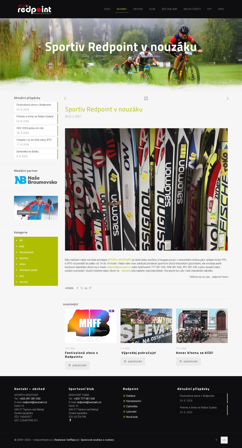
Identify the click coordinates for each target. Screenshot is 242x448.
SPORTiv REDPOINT (119, 259)
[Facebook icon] (216, 439)
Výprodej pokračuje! (139, 352)
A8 (21, 240)
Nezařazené (26, 252)
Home (85, 56)
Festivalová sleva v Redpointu (81, 354)
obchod (117, 56)
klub (21, 246)
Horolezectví (133, 401)
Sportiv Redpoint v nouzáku (144, 56)
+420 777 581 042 (84, 398)
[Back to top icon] (224, 440)
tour (21, 276)
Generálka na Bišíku (27, 151)
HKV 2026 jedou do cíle (29, 128)
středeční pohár (28, 270)
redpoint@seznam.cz (119, 267)
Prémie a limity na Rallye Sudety (35, 116)
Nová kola (132, 416)
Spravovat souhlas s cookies (97, 439)
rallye (22, 264)
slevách (125, 270)
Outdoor (130, 395)
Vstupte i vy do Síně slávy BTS (34, 139)
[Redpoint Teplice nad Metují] (35, 9)
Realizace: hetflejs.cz (66, 439)
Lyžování (131, 411)
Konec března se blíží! (194, 352)
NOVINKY (101, 56)
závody (23, 282)
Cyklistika (131, 406)
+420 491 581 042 (30, 398)
